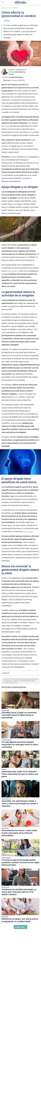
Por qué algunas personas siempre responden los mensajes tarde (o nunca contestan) (20, 744)
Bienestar (5, 828)
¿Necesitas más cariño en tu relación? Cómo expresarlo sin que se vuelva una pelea (20, 774)
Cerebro (14, 8)
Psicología (5, 710)
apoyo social (27, 531)
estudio (7, 126)
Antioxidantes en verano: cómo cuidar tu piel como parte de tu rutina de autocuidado (19, 833)
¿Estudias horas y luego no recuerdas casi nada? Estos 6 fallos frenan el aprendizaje (19, 715)
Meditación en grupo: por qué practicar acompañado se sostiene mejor (20, 920)
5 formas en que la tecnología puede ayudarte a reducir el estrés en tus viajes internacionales (20, 862)
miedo (15, 397)
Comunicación (6, 740)
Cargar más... (20, 927)
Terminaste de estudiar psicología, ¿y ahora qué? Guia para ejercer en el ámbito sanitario (19, 892)
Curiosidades (6, 799)
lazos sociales (12, 271)
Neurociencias (6, 8)
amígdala (6, 619)
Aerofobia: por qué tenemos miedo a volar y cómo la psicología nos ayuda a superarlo (20, 803)
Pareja (4, 769)
